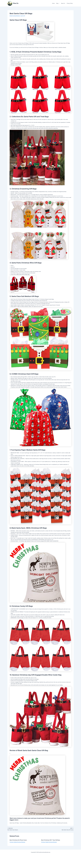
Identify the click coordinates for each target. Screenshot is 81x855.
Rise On (15, 3)
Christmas (12, 842)
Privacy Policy (70, 3)
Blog (57, 3)
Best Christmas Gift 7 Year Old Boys (50, 840)
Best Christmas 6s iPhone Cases (18, 840)
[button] (58, 3)
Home (53, 3)
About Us (63, 3)
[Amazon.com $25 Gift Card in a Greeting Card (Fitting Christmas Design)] (40, 31)
